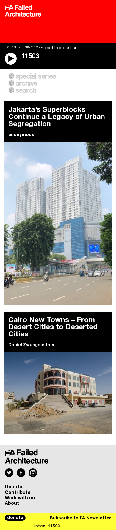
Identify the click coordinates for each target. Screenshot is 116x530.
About (12, 503)
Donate (13, 486)
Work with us (20, 497)
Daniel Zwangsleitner (31, 345)
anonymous (21, 135)
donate (15, 518)
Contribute (18, 492)
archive (26, 83)
